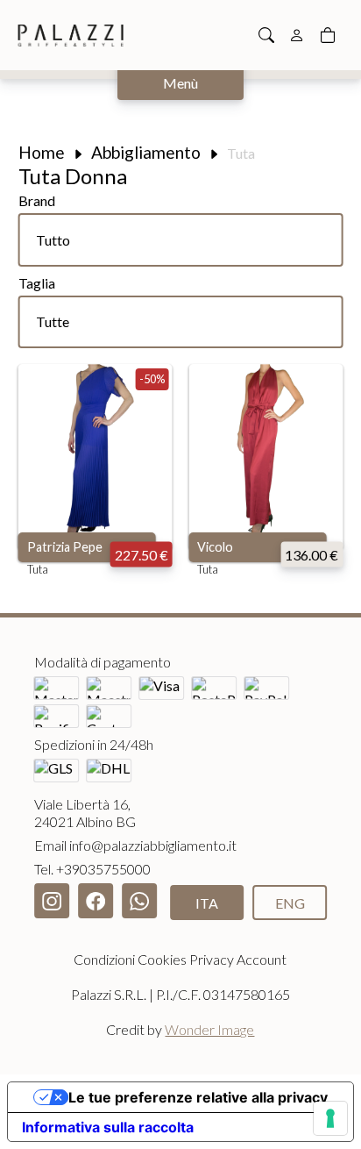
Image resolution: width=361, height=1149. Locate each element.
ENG (290, 903)
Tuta (37, 569)
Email (135, 845)
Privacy (211, 959)
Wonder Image (209, 1029)
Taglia (36, 283)
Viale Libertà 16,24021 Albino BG (85, 813)
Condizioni (104, 959)
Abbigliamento (146, 152)
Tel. (92, 868)
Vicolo (215, 546)
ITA (206, 903)
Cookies (162, 959)
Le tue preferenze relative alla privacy (198, 1097)
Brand (36, 200)
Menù (180, 83)
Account (262, 959)
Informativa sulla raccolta (108, 1127)
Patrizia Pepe (65, 546)
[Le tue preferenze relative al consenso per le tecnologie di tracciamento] (330, 1118)
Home (41, 152)
